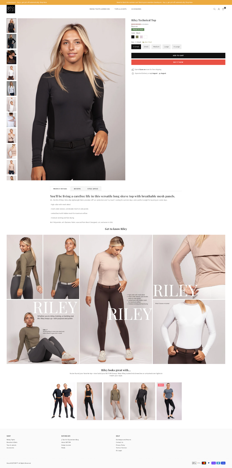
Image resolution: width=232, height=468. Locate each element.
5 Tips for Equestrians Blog (70, 440)
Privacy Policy (120, 445)
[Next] (120, 99)
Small (146, 47)
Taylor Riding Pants (169, 397)
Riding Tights (11, 440)
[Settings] (219, 9)
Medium (156, 47)
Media (63, 448)
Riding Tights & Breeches (100, 9)
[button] (223, 9)
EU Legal (119, 450)
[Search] (214, 9)
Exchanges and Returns (123, 440)
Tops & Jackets (120, 9)
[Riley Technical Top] (11, 25)
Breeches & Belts (12, 442)
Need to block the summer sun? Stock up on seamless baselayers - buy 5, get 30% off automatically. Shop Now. (144, 2)
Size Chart (148, 42)
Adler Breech (63, 397)
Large (166, 47)
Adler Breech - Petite (142, 397)
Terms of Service (121, 448)
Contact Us (119, 442)
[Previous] (22, 99)
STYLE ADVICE (92, 189)
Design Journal (66, 445)
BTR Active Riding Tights (89, 397)
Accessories (136, 9)
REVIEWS (77, 189)
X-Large (177, 47)
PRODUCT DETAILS (60, 189)
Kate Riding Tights (116, 397)
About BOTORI (66, 442)
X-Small (136, 47)
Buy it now (178, 62)
